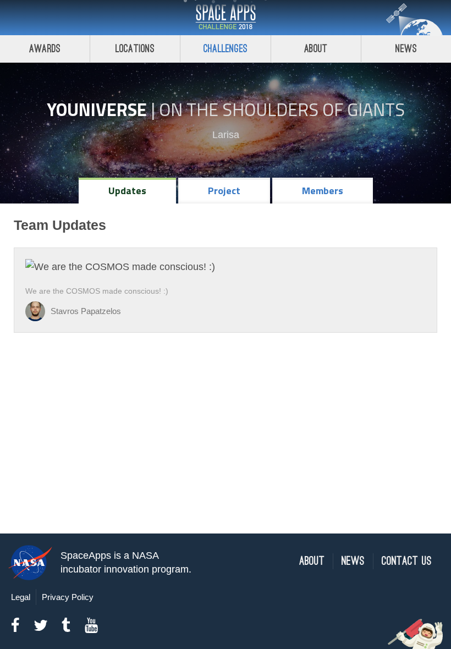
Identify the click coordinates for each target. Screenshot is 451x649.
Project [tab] (224, 190)
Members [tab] (322, 190)
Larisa (225, 134)
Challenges (226, 48)
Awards (45, 48)
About (316, 48)
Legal (20, 597)
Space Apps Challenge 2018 (225, 17)
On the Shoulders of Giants (282, 109)
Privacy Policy (68, 597)
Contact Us (407, 561)
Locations (135, 48)
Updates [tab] (127, 190)
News (406, 48)
